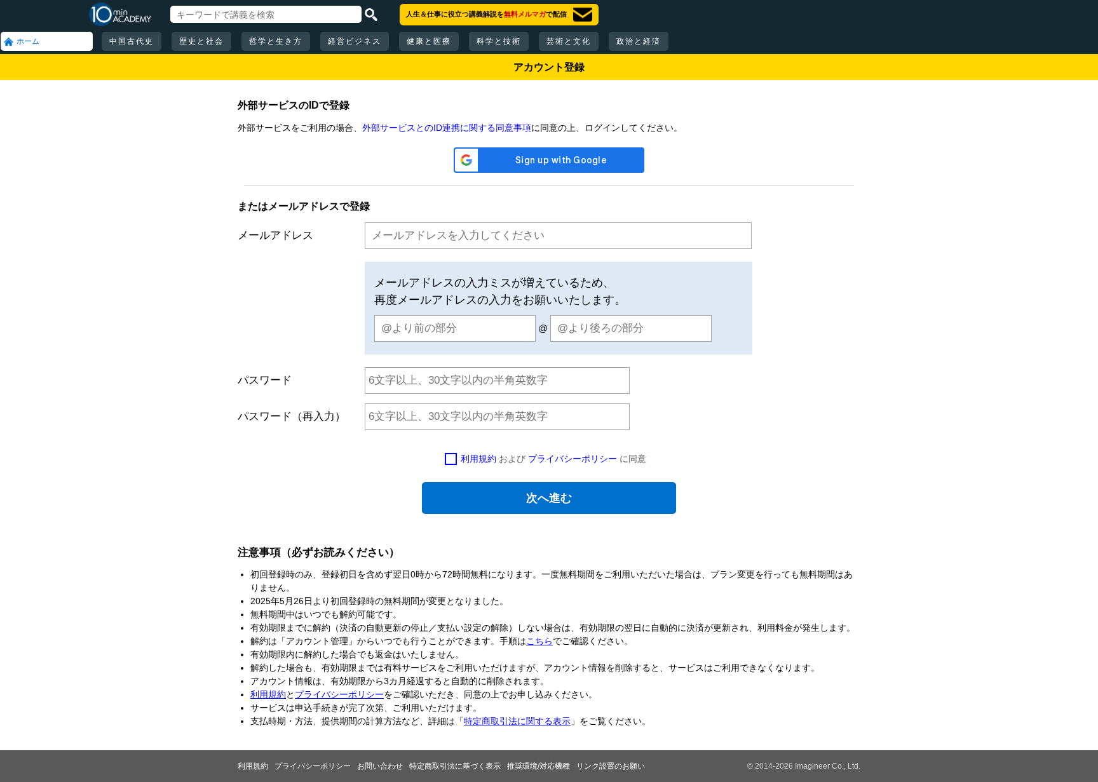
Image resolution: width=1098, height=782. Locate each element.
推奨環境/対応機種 (538, 766)
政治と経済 (638, 41)
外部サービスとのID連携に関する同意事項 (446, 128)
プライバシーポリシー (572, 459)
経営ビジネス (354, 41)
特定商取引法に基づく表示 (455, 766)
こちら (539, 641)
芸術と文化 (568, 41)
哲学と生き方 (275, 41)
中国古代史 (131, 41)
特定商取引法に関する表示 (517, 721)
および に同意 (553, 459)
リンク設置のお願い (610, 766)
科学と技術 (499, 41)
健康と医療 (429, 41)
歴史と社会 (201, 41)
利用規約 (478, 459)
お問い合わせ (380, 766)
